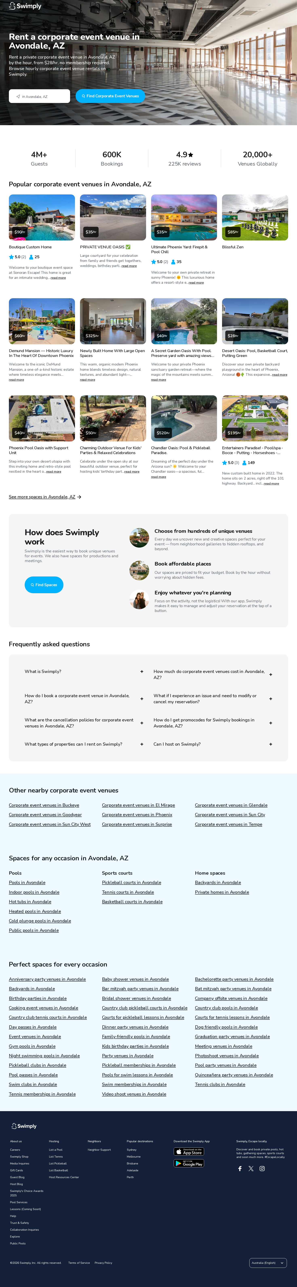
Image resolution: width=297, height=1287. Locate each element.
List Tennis (56, 1157)
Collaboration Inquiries (24, 1230)
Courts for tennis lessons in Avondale (232, 1017)
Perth (130, 1177)
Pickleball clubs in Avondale (37, 1065)
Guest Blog (17, 1177)
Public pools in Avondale (34, 930)
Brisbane (132, 1163)
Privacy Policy (103, 1263)
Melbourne (134, 1157)
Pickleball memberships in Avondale (139, 1065)
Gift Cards (16, 1170)
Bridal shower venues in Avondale (136, 998)
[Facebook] (239, 1168)
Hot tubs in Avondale (30, 902)
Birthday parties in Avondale (38, 998)
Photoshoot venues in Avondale (227, 1056)
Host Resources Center (64, 1177)
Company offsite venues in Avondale (231, 998)
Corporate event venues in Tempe (228, 824)
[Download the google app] (189, 1163)
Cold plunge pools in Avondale (40, 921)
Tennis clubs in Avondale (220, 1084)
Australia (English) (263, 1263)
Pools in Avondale (27, 883)
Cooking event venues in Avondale (43, 1008)
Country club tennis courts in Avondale (48, 1017)
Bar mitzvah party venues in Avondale (140, 989)
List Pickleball (58, 1163)
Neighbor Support (99, 1150)
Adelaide (132, 1170)
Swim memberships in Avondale (134, 1084)
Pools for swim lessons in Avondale (137, 1075)
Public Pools (18, 1243)
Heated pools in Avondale (35, 911)
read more (58, 278)
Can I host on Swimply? (177, 744)
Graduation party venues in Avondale (232, 1037)
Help (13, 1216)
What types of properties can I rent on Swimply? (73, 744)
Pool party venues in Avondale (226, 1065)
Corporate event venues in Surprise (137, 824)
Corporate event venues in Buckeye (44, 805)
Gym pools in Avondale (32, 1046)
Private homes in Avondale (222, 892)
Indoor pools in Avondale (34, 892)
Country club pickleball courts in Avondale (144, 1008)
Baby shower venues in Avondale (135, 979)
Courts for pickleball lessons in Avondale (143, 1017)
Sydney (131, 1150)
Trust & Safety (19, 1223)
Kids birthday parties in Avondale (135, 1046)
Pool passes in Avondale (33, 1075)
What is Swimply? (43, 672)
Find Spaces (46, 585)
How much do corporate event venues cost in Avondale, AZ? (209, 675)
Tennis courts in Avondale (128, 892)
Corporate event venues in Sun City (230, 815)
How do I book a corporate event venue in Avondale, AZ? (77, 699)
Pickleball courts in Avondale (131, 883)
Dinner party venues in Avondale (135, 1027)
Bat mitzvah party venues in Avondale (233, 989)
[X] (251, 1168)
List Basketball (58, 1170)
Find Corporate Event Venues (112, 96)
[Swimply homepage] (148, 6)
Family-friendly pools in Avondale (136, 1037)
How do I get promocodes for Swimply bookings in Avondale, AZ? (204, 723)
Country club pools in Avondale (226, 1008)
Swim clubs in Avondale (33, 1084)
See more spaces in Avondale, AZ (42, 497)
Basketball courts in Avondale (132, 902)
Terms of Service (79, 1263)
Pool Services (18, 1202)
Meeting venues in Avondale (223, 1046)
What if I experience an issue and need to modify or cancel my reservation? (205, 699)
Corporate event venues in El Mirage (138, 805)
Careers (15, 1150)
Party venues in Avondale (128, 1056)
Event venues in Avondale (35, 1037)
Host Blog (16, 1184)
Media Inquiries (19, 1163)
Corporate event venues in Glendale (231, 805)
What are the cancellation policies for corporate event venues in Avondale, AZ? (79, 723)
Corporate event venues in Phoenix (137, 815)
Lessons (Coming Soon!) (25, 1209)
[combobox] (39, 96)
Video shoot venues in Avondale (134, 1094)
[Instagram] (262, 1168)
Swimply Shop (19, 1157)
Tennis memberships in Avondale (42, 1094)
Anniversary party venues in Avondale (47, 979)
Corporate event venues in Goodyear (45, 815)
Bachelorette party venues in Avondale (234, 979)
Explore (15, 1237)
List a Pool (55, 1150)
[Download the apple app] (189, 1151)
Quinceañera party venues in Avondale (234, 1075)
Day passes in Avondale (33, 1027)
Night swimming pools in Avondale (44, 1056)
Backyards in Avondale (218, 883)
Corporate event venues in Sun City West (50, 824)
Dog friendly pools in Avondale (226, 1027)
